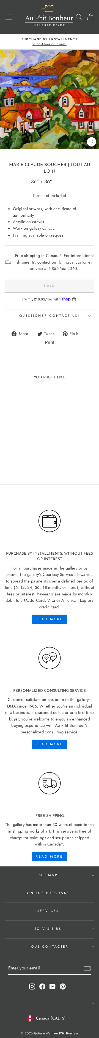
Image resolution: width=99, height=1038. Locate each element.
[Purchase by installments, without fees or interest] (49, 521)
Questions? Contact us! (49, 315)
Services (48, 910)
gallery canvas (41, 228)
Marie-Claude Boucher (38, 165)
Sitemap (48, 874)
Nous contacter (48, 946)
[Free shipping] (49, 783)
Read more (49, 619)
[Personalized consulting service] (49, 658)
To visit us (48, 928)
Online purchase (48, 892)
